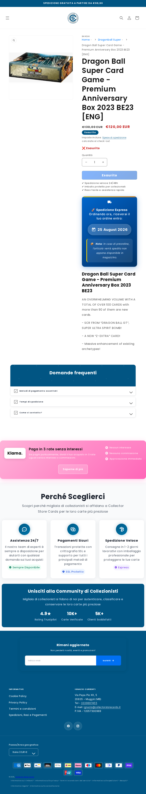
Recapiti (123, 781)
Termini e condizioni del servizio (75, 781)
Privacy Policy (18, 702)
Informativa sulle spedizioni (105, 781)
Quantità (87, 155)
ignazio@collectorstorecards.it (102, 707)
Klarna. (14, 453)
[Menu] (7, 18)
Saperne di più (73, 469)
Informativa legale (19, 786)
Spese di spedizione (114, 137)
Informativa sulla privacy (46, 781)
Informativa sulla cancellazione (44, 786)
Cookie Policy (18, 696)
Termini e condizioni (22, 709)
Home (86, 39)
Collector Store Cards (24, 777)
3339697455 (89, 702)
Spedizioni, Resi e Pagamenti (28, 715)
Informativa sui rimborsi (22, 781)
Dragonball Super (109, 39)
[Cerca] (121, 18)
